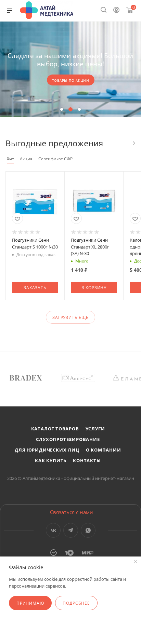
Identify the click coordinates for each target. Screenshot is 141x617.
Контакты (87, 460)
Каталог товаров (55, 429)
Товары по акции (70, 80)
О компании (103, 450)
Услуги (95, 429)
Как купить (50, 460)
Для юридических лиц (47, 450)
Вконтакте (53, 530)
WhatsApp (88, 530)
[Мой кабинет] (116, 10)
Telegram (70, 530)
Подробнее (76, 603)
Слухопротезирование (68, 439)
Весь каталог (133, 143)
